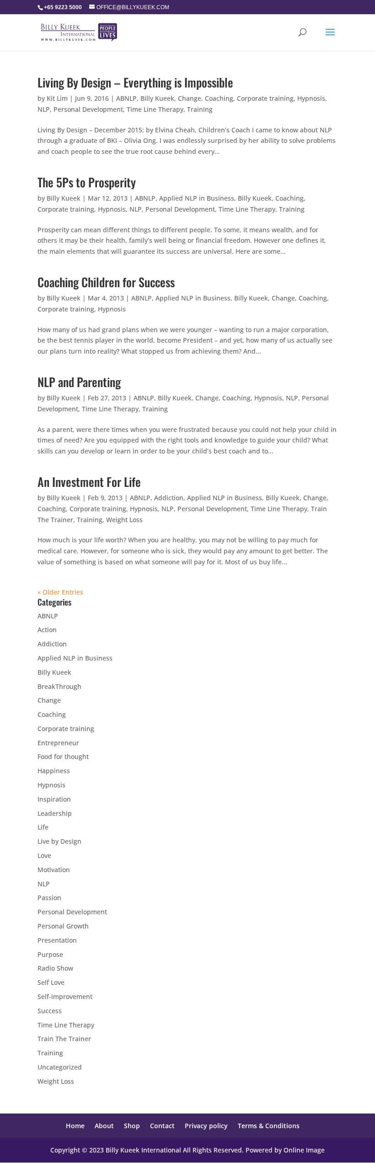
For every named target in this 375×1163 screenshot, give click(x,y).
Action (47, 629)
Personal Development (88, 109)
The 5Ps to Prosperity (87, 182)
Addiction (168, 497)
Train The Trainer (64, 1038)
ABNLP (126, 98)
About (104, 1125)
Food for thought (63, 756)
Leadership (55, 813)
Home (75, 1125)
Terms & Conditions (269, 1125)
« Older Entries (60, 592)
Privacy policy (206, 1125)
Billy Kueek (157, 98)
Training (200, 109)
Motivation (54, 869)
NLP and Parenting (79, 382)
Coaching (219, 98)
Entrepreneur (58, 742)
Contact (162, 1125)
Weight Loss (124, 519)
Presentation (57, 940)
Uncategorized (60, 1067)
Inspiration (54, 799)
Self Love (51, 982)
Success (50, 1010)
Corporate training (265, 98)
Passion (49, 897)
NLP (44, 109)
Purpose (50, 954)
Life (43, 827)
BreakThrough (59, 686)
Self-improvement (65, 996)
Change (189, 98)
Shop (132, 1125)
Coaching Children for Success (106, 282)
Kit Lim (57, 98)
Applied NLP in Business (196, 198)
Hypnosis (311, 98)
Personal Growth (63, 926)
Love (44, 855)
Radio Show (55, 968)
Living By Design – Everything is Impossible (135, 82)
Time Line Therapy (155, 109)
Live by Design (59, 841)
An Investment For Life (89, 482)
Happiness (54, 770)
